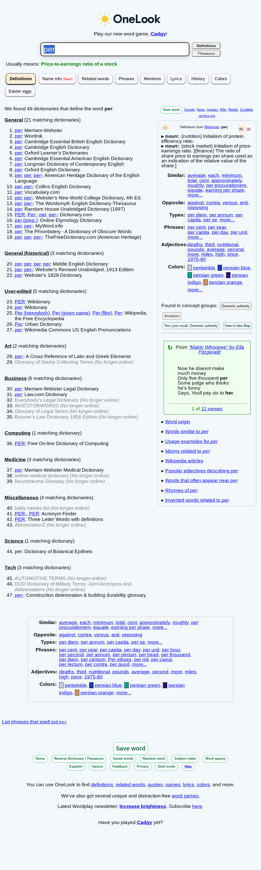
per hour (171, 649)
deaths (195, 244)
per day (220, 232)
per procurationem (226, 185)
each (213, 175)
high (220, 254)
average (197, 175)
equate (195, 190)
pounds (196, 249)
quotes (155, 784)
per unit (239, 232)
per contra (96, 664)
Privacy (143, 766)
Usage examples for (191, 441)
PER (20, 214)
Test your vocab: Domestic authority (191, 326)
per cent (196, 227)
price (232, 254)
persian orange (225, 282)
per (18, 130)
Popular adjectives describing (201, 470)
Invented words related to (197, 500)
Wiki (223, 110)
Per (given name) (71, 313)
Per (118, 313)
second (235, 249)
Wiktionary (212, 127)
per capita (198, 232)
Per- (32, 214)
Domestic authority (236, 306)
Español (75, 766)
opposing (198, 207)
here (197, 806)
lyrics (188, 784)
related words (130, 784)
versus (230, 202)
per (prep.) (26, 220)
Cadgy (158, 34)
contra (213, 202)
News (201, 110)
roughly (196, 185)
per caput (161, 659)
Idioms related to (187, 451)
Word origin (177, 421)
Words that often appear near (201, 480)
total (192, 180)
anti (244, 202)
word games (185, 796)
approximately (226, 180)
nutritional (227, 244)
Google (189, 110)
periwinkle (204, 267)
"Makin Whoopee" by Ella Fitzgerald (216, 349)
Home (40, 758)
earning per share (224, 190)
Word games (215, 758)
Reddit (233, 110)
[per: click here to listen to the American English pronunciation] (165, 129)
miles (207, 254)
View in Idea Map (237, 326)
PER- (21, 513)
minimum (232, 175)
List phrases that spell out (34, 721)
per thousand (175, 654)
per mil (141, 659)
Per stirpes (120, 659)
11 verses (212, 408)
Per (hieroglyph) (32, 313)
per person (124, 654)
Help (188, 766)
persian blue (236, 267)
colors (203, 784)
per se (210, 219)
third (210, 244)
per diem (197, 215)
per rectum (71, 664)
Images (212, 110)
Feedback (119, 766)
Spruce (97, 766)
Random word (154, 758)
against (196, 202)
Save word (171, 110)
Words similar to (186, 431)
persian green (208, 275)
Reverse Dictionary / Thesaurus (78, 758)
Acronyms (171, 316)
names (172, 784)
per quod (119, 664)
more (193, 254)
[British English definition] (248, 129)
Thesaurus (206, 53)
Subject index (185, 758)
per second (71, 654)
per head (149, 654)
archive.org (207, 116)
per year (217, 227)
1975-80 (197, 259)
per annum (221, 215)
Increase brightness (143, 806)
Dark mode (166, 766)
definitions (102, 784)
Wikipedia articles (184, 460)
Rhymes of (181, 490)
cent (204, 180)
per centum (93, 659)
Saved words (123, 758)
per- (38, 175)
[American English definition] (241, 129)
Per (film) (102, 313)
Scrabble (246, 110)
